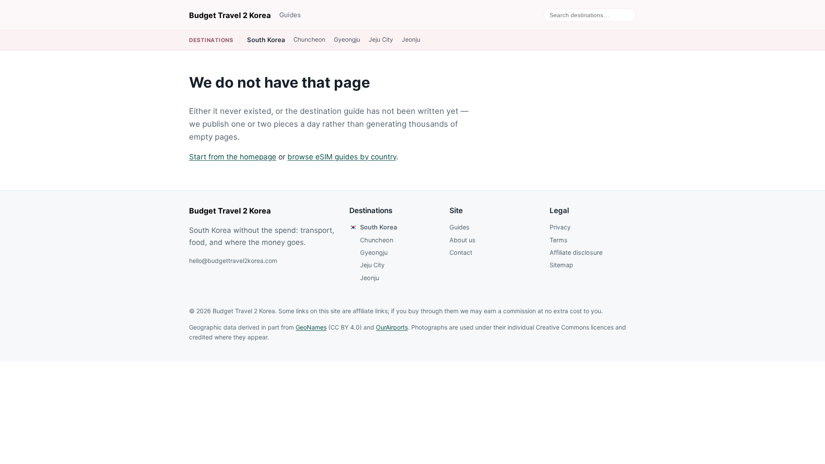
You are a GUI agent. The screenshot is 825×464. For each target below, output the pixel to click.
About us (462, 240)
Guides (290, 15)
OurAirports (392, 327)
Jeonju (411, 39)
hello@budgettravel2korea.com (233, 260)
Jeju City (381, 39)
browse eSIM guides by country (341, 157)
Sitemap (561, 265)
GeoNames (311, 327)
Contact (460, 252)
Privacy (560, 227)
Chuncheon (309, 39)
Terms (559, 240)
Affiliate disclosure (576, 252)
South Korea (266, 40)
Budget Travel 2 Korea (230, 15)
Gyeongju (347, 39)
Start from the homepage (232, 157)
